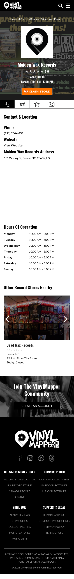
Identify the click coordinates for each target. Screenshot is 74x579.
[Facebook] (21, 458)
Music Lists (19, 538)
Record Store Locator (20, 479)
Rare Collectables (54, 485)
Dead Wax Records (20, 345)
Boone (34, 19)
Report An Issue (54, 514)
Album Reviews (20, 514)
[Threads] (51, 458)
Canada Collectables (54, 479)
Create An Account (37, 405)
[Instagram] (30, 458)
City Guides (20, 520)
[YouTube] (41, 458)
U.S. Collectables (54, 491)
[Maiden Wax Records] (37, 42)
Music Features (19, 532)
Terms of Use (54, 532)
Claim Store (39, 91)
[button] (66, 320)
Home (13, 19)
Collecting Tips (19, 526)
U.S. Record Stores (20, 485)
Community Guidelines (54, 520)
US (20, 19)
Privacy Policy (54, 526)
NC (26, 19)
